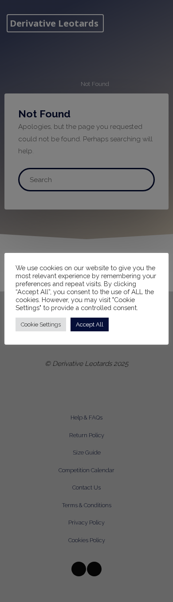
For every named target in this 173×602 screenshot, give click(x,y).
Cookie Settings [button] (41, 324)
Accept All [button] (89, 324)
